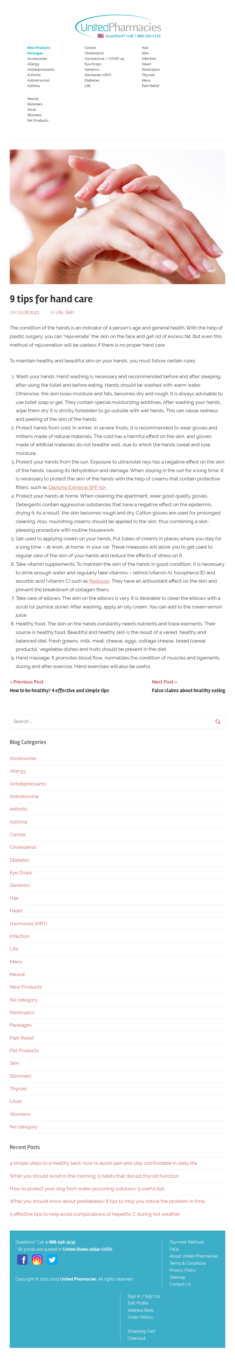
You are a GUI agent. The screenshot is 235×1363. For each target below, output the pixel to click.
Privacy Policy (183, 1270)
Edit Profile (138, 1303)
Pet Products (37, 121)
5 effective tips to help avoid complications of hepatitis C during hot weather (95, 1214)
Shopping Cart (141, 1331)
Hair (145, 48)
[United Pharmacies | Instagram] (37, 1265)
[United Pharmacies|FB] (22, 1265)
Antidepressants (40, 70)
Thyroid (148, 75)
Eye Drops (93, 64)
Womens (34, 115)
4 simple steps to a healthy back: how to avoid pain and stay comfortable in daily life (103, 1163)
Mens (146, 80)
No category (24, 1000)
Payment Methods (187, 1242)
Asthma (33, 86)
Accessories (37, 59)
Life (88, 86)
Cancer (90, 48)
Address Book (141, 1310)
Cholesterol (94, 53)
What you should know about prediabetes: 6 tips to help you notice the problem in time (107, 1201)
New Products (26, 987)
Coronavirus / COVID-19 (104, 59)
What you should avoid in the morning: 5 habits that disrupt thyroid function (94, 1176)
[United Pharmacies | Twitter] (52, 1265)
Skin (145, 53)
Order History (140, 1317)
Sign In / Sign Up (144, 1296)
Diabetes (92, 80)
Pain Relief (150, 86)
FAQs (174, 1249)
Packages (21, 1025)
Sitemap (177, 1277)
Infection (149, 59)
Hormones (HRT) (98, 75)
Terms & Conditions (188, 1263)
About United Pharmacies (194, 1256)
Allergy (33, 64)
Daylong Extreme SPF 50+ (77, 487)
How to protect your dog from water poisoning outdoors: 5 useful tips (87, 1188)
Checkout (137, 1338)
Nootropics (151, 70)
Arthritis (34, 75)
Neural (32, 99)
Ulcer (31, 110)
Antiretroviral (38, 80)
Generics (92, 70)
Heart (146, 64)
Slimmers (35, 104)
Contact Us (180, 1284)
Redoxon (99, 581)
